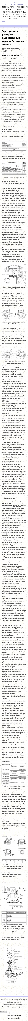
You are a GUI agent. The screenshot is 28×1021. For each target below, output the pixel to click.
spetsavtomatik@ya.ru (15, 1017)
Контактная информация (14, 1018)
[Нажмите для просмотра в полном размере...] (14, 150)
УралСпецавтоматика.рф (16, 1015)
